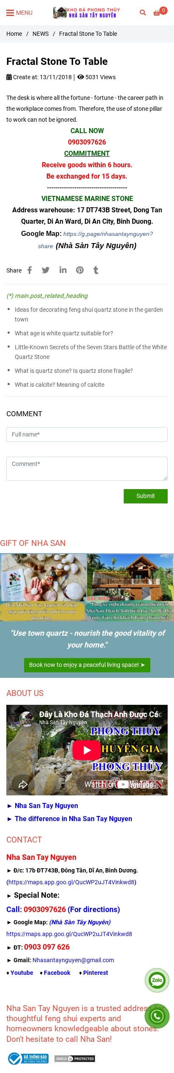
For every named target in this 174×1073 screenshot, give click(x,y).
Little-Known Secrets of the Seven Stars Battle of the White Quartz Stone (91, 352)
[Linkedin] (63, 270)
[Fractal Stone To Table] (87, 13)
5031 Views (100, 77)
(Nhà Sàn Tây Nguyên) (96, 245)
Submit (145, 496)
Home (14, 33)
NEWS (41, 33)
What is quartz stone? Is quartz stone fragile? (74, 371)
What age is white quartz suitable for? (64, 333)
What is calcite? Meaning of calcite (59, 384)
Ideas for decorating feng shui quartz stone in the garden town (89, 314)
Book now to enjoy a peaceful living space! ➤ (87, 665)
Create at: (25, 77)
